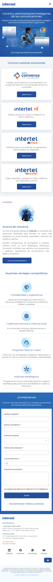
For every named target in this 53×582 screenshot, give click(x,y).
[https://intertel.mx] (9, 4)
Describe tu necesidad (13, 469)
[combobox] (26, 441)
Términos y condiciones (34, 504)
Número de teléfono (12, 425)
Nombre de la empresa (13, 448)
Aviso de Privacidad (16, 504)
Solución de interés (11, 436)
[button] (49, 4)
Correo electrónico (12, 459)
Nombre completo (11, 414)
